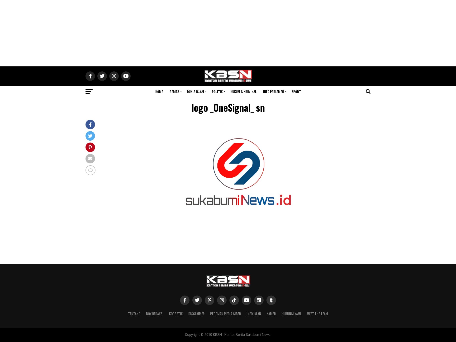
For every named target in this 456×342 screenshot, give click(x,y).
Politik (217, 91)
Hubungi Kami (291, 313)
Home (159, 91)
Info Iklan (254, 313)
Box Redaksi (154, 313)
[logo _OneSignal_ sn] (237, 232)
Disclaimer (196, 313)
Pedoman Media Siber (225, 313)
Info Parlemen (273, 91)
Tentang (134, 313)
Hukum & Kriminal (243, 91)
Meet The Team (317, 313)
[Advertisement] (228, 33)
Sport (296, 91)
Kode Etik (176, 313)
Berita (174, 91)
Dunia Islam (195, 91)
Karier (271, 313)
